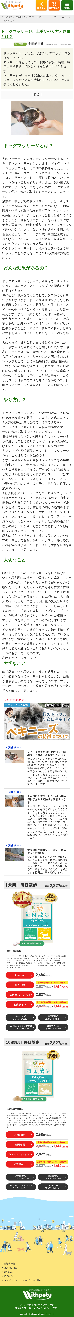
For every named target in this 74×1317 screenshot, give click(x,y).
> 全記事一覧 (8, 1263)
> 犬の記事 (7, 1272)
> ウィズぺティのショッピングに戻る (21, 1280)
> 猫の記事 (7, 1276)
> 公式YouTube (9, 1268)
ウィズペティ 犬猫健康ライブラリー (18, 17)
